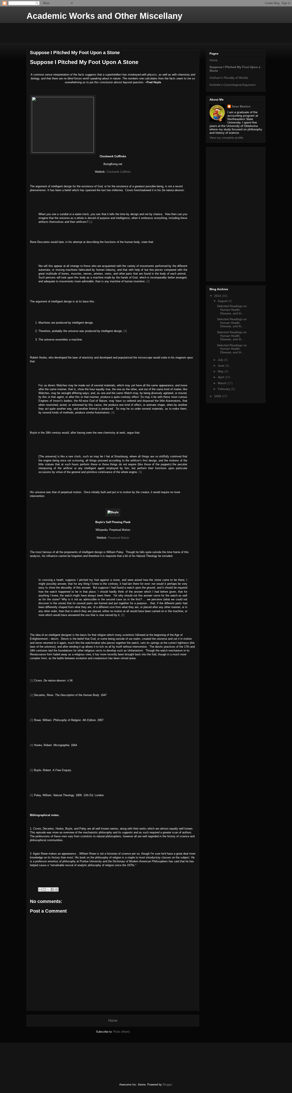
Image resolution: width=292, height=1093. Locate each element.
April (221, 377)
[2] (148, 281)
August (223, 301)
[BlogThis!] (44, 889)
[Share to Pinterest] (56, 889)
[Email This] (40, 889)
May (221, 371)
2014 (218, 295)
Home (113, 1020)
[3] (125, 331)
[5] (140, 472)
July (221, 359)
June (221, 365)
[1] (90, 221)
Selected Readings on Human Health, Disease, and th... (232, 309)
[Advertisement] (104, 32)
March (222, 383)
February (224, 389)
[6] (122, 615)
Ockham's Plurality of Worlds (228, 77)
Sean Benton (241, 106)
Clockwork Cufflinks (118, 171)
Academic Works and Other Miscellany (104, 16)
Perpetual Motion (118, 537)
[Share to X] (48, 889)
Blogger (167, 1084)
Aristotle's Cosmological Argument (232, 84)
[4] (113, 412)
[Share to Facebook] (52, 889)
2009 (218, 396)
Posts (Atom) (121, 1031)
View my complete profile (226, 137)
